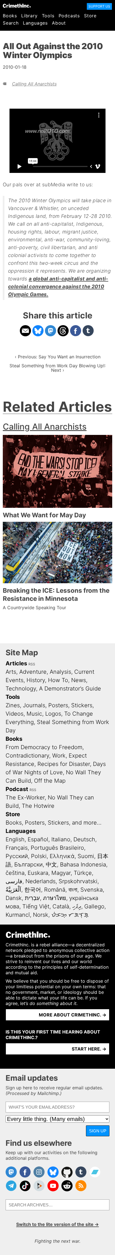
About (59, 23)
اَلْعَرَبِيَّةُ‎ (13, 889)
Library (29, 15)
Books (10, 15)
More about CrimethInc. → (72, 1015)
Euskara (38, 873)
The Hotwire (38, 805)
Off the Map (50, 780)
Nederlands (40, 881)
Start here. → (89, 1049)
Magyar (61, 873)
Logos (53, 713)
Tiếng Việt (35, 906)
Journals (34, 705)
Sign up (97, 1130)
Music (34, 713)
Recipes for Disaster (63, 764)
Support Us (99, 6)
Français (17, 847)
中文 (51, 864)
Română (54, 889)
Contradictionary (27, 755)
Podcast (17, 789)
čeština (15, 873)
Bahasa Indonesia (83, 864)
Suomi (86, 856)
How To (58, 680)
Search (11, 23)
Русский (17, 856)
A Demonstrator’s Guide (70, 688)
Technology (21, 688)
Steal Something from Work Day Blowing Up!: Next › (57, 368)
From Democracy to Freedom (44, 747)
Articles (16, 663)
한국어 (32, 889)
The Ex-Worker (25, 797)
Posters (58, 705)
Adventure (33, 671)
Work (59, 755)
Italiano (60, 839)
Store (90, 15)
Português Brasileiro (57, 847)
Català (60, 906)
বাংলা (72, 889)
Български (28, 864)
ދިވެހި (76, 906)
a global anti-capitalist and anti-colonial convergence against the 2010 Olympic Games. (58, 286)
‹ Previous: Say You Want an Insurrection (57, 356)
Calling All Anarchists (34, 84)
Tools (48, 15)
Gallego (94, 906)
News (78, 680)
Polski (39, 856)
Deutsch (84, 839)
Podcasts (69, 15)
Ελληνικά (62, 856)
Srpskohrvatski (78, 881)
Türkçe (83, 873)
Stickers (81, 705)
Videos (14, 713)
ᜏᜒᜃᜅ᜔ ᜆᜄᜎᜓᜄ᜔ (69, 914)
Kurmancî (18, 914)
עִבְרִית (32, 898)
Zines (13, 705)
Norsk (40, 914)
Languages (35, 23)
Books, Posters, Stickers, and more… (54, 822)
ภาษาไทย (54, 898)
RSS (31, 664)
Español (38, 839)
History (36, 680)
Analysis (60, 671)
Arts (11, 671)
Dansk (14, 898)
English (15, 839)
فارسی (14, 881)
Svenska (91, 889)
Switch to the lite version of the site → (57, 1224)
